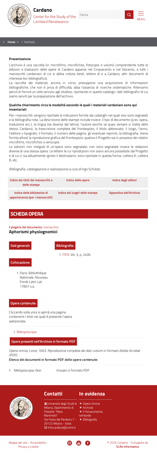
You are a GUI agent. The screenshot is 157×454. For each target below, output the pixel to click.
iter (65, 254)
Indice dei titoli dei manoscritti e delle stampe (31, 182)
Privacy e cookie (28, 446)
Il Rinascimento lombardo (91, 413)
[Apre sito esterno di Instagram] (69, 443)
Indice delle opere (77, 180)
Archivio (88, 407)
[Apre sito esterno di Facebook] (87, 443)
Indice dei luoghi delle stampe (77, 192)
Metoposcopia (27, 331)
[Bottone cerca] (129, 14)
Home (11, 42)
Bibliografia (90, 419)
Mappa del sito (18, 442)
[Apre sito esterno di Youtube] (78, 443)
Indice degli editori (124, 180)
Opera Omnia (91, 403)
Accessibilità (38, 442)
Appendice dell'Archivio (124, 192)
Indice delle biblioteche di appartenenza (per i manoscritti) (31, 195)
